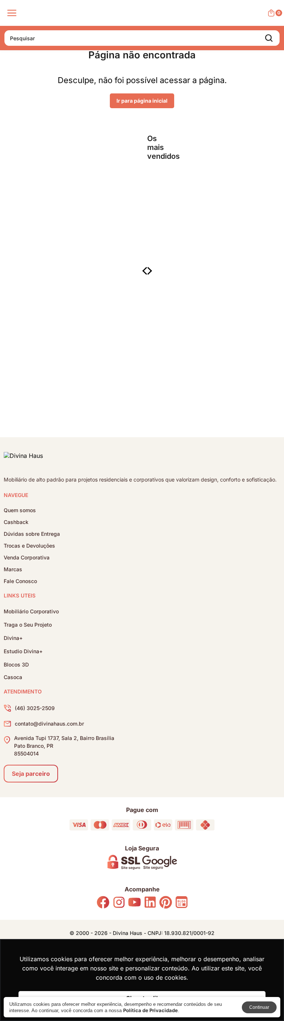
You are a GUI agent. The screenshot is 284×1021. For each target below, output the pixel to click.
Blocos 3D (16, 664)
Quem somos (20, 510)
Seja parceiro (31, 773)
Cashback (16, 522)
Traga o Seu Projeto (28, 624)
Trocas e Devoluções (29, 545)
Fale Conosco (20, 581)
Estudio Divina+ (23, 651)
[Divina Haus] (23, 457)
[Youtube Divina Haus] (134, 903)
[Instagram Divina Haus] (119, 903)
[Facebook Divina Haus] (103, 903)
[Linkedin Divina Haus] (150, 903)
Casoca (13, 677)
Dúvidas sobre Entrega (32, 534)
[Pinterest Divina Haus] (165, 903)
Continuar (259, 1007)
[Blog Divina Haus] (181, 902)
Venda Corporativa (27, 557)
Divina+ (13, 638)
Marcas (13, 569)
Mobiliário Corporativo (31, 611)
